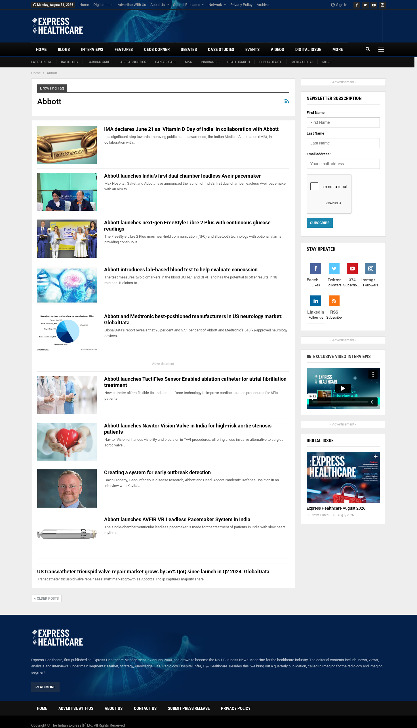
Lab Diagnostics (132, 62)
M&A (188, 62)
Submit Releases (186, 5)
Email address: (319, 154)
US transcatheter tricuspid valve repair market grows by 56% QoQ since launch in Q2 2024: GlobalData (153, 571)
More (326, 62)
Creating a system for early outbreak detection (157, 472)
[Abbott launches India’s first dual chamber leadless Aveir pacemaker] (67, 192)
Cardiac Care (99, 62)
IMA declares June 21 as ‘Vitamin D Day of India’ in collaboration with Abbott (191, 129)
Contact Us (145, 708)
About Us (157, 5)
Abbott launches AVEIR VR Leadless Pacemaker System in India (177, 519)
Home (84, 5)
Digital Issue (103, 5)
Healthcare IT (238, 62)
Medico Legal (302, 62)
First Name (316, 112)
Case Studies (221, 49)
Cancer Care (165, 62)
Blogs (64, 49)
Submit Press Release (189, 708)
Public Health (270, 62)
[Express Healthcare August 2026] (343, 477)
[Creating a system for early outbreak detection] (67, 488)
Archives (264, 5)
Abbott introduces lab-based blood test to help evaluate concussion (181, 270)
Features (124, 49)
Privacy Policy (241, 5)
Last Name (315, 133)
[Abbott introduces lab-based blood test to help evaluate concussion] (67, 286)
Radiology (70, 62)
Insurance (209, 62)
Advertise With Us (132, 5)
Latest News (41, 62)
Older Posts (47, 599)
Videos (277, 49)
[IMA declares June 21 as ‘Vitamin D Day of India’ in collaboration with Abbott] (67, 145)
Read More (45, 687)
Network (215, 5)
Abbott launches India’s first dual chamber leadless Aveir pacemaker (182, 176)
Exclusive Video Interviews (341, 356)
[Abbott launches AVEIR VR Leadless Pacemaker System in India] (67, 535)
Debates (189, 49)
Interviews (92, 49)
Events (252, 49)
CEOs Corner (157, 49)
